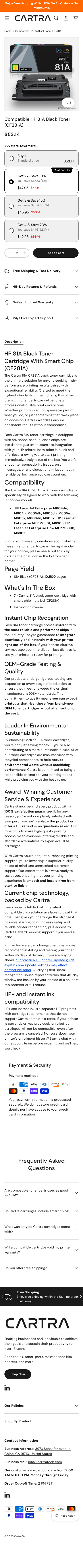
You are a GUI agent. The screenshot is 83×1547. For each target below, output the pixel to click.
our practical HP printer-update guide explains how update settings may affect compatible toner (39, 965)
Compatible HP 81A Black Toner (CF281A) (38, 31)
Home (7, 31)
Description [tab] (13, 341)
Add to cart (56, 253)
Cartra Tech (20, 1536)
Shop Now (18, 1374)
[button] (76, 18)
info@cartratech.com (45, 1462)
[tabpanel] (41, 700)
